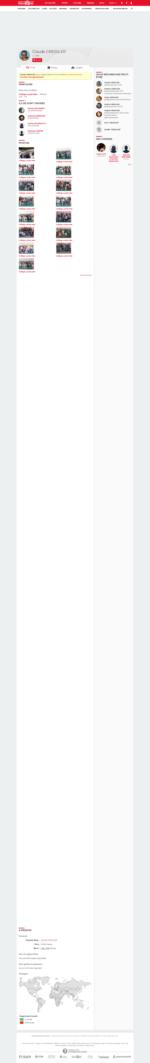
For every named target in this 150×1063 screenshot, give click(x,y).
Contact (62, 1043)
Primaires (63, 9)
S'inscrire (21, 9)
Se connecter (33, 9)
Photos (54, 68)
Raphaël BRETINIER (126, 156)
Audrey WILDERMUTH (37, 123)
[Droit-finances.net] (64, 1056)
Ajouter (38, 60)
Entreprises (87, 9)
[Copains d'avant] (76, 1056)
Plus (111, 3)
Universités (74, 9)
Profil (32, 68)
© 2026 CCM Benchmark (86, 1045)
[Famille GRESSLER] (99, 130)
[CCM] (39, 1056)
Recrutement (85, 1043)
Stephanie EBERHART (37, 116)
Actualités (50, 3)
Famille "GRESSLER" (112, 130)
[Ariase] (103, 1057)
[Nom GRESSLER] (99, 123)
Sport (65, 3)
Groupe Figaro (72, 1045)
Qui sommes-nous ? (28, 1043)
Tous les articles (71, 1043)
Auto (101, 3)
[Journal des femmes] (25, 1056)
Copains (79, 68)
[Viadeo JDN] (90, 1056)
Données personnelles (98, 1043)
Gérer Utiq (125, 1043)
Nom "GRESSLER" (111, 123)
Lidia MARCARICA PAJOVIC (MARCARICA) (113, 159)
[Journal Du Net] (51, 1056)
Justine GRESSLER (111, 104)
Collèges (53, 9)
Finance (90, 3)
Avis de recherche (120, 9)
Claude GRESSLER (111, 83)
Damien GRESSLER (112, 89)
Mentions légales (61, 1045)
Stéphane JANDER (35, 131)
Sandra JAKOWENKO (36, 108)
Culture (77, 3)
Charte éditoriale (47, 1043)
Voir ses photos (85, 275)
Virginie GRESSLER (112, 111)
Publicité (56, 1043)
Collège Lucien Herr (28, 94)
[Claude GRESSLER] (24, 55)
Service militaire (102, 9)
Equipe (38, 1043)
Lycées (44, 9)
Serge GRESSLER (111, 97)
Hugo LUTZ (101, 154)
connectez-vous (73, 74)
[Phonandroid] (122, 1056)
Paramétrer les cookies (113, 1043)
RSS (78, 1043)
